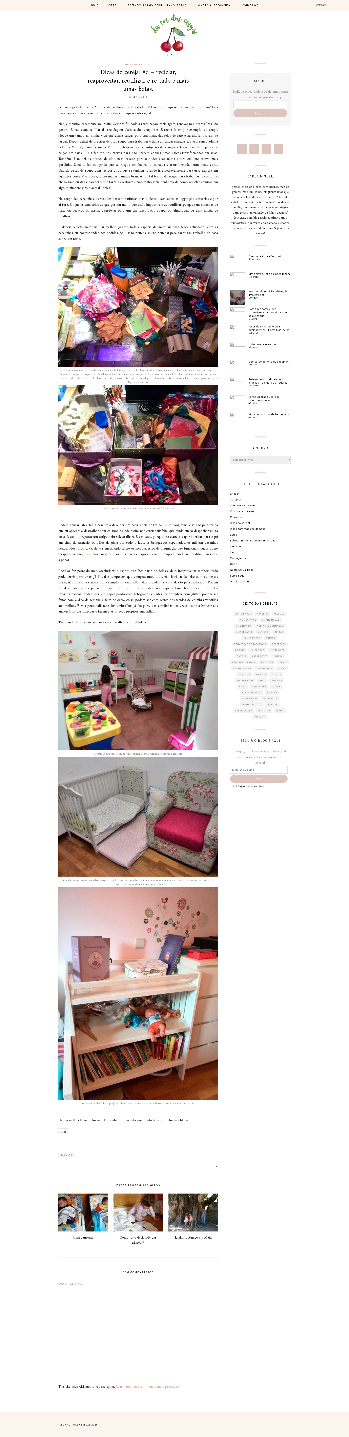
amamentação (271, 620)
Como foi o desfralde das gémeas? (138, 1240)
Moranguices (238, 558)
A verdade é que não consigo (266, 256)
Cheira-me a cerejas (242, 505)
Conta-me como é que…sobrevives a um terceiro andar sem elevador (267, 312)
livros (276, 674)
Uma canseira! (83, 1238)
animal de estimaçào (270, 626)
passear (272, 692)
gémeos (261, 674)
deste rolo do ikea (129, 588)
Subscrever (260, 113)
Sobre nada (237, 576)
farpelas (267, 662)
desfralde (279, 644)
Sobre (112, 5)
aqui (85, 554)
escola (241, 656)
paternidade (250, 699)
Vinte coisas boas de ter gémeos (269, 414)
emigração (257, 650)
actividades (243, 614)
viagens (259, 717)
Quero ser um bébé (242, 570)
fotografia (264, 668)
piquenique (270, 699)
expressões (260, 656)
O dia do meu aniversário (263, 344)
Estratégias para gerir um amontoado (157, 5)
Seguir (259, 779)
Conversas (250, 5)
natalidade (259, 686)
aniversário (244, 632)
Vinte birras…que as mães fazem (269, 274)
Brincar (234, 494)
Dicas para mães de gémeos (247, 529)
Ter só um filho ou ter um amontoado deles (263, 398)
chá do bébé (252, 638)
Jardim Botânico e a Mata (193, 1238)
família (278, 656)
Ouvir (233, 564)
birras (278, 632)
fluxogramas (242, 668)
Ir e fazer (235, 546)
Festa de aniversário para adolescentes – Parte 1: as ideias (268, 328)
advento (262, 614)
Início (94, 5)
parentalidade (251, 692)
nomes (276, 686)
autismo (263, 632)
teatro (280, 711)
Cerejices (236, 499)
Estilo (233, 535)
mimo (262, 680)
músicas (276, 680)
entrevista (277, 650)
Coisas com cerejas (242, 511)
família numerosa (243, 662)
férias (282, 668)
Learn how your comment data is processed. (148, 1387)
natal (242, 686)
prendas (272, 705)
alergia (279, 614)
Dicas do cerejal (138, 64)
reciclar (66, 1155)
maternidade (245, 680)
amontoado (243, 626)
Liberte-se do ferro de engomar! (268, 362)
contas (270, 638)
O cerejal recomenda (214, 5)
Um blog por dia (239, 581)
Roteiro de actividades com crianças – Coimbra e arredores (267, 381)
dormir (240, 650)
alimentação (248, 620)
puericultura (243, 711)
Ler (232, 552)
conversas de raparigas (250, 644)
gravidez (244, 674)
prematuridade (251, 705)
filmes (283, 662)
